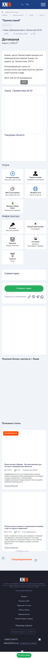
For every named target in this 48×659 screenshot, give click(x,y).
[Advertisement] (24, 330)
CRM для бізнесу (24, 610)
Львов (31, 15)
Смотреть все (22, 551)
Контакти (24, 596)
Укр (22, 4)
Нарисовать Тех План (24, 605)
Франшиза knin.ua (24, 614)
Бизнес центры (18, 15)
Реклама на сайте (24, 601)
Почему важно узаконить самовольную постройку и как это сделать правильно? (23, 527)
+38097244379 (11, 639)
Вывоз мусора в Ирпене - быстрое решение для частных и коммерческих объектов (22, 465)
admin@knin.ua (20, 643)
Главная (4, 15)
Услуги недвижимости (29, 532)
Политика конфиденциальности (24, 590)
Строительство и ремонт (30, 470)
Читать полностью (11, 485)
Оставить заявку (24, 655)
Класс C (42, 15)
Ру (28, 4)
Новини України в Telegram (24, 619)
